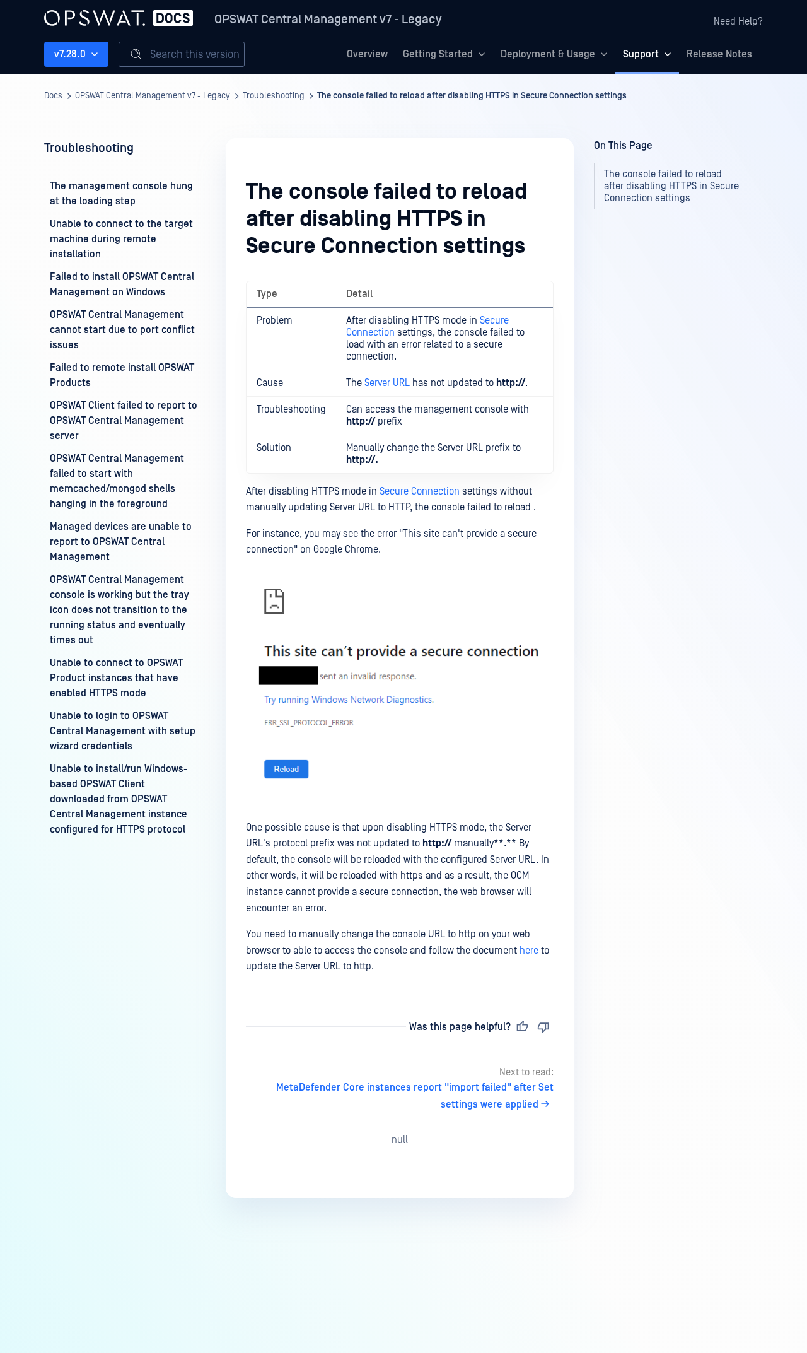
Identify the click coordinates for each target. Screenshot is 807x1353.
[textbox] (400, 628)
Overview (367, 54)
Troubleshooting (274, 96)
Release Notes (719, 54)
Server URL (387, 383)
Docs (53, 96)
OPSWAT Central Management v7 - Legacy (328, 19)
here (529, 950)
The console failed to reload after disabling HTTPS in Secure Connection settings (472, 96)
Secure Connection (420, 491)
